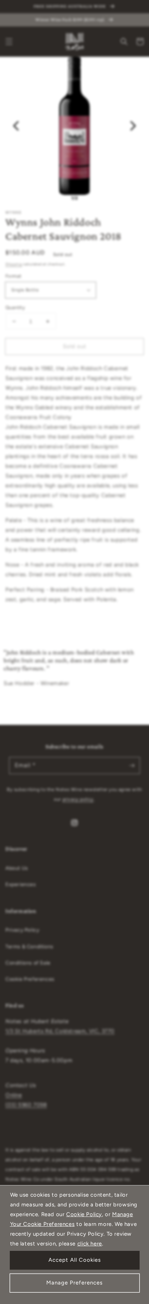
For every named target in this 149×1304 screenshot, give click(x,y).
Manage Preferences (74, 1282)
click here (89, 1243)
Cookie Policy (84, 1214)
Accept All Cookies (74, 1260)
